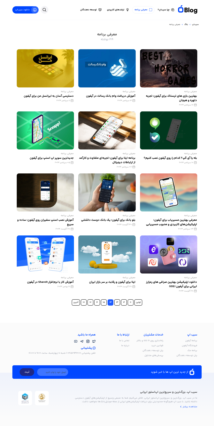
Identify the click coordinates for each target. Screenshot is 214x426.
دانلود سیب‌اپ (22, 10)
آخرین (75, 302)
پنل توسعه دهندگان (186, 355)
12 (124, 302)
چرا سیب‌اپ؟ (163, 10)
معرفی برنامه (141, 10)
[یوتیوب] (75, 341)
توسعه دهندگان (88, 10)
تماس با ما (124, 340)
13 (117, 302)
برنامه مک (192, 350)
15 (104, 302)
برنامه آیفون (191, 340)
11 (130, 302)
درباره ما (125, 345)
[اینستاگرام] (88, 341)
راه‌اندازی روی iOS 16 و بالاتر (150, 340)
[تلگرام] (81, 341)
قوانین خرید (157, 345)
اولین (138, 302)
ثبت (27, 372)
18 (84, 302)
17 (90, 302)
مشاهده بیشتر (189, 407)
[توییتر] (94, 341)
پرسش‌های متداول (153, 355)
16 (97, 302)
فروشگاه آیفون (189, 345)
